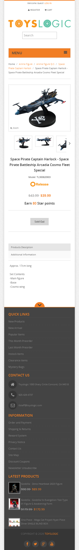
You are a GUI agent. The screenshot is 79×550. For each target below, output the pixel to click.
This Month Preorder (20, 341)
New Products (16, 321)
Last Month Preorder (20, 347)
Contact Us (14, 448)
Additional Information (23, 254)
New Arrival (15, 328)
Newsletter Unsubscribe (22, 468)
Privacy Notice (16, 442)
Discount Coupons (19, 461)
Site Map (13, 455)
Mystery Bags (16, 367)
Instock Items (16, 354)
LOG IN (48, 3)
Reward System (17, 435)
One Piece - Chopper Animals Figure (40, 483)
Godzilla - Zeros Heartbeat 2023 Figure (41, 499)
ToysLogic (51, 534)
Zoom (15, 128)
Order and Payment (19, 422)
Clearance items (18, 360)
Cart (49, 10)
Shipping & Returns (19, 429)
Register (35, 10)
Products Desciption (22, 247)
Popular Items (16, 334)
